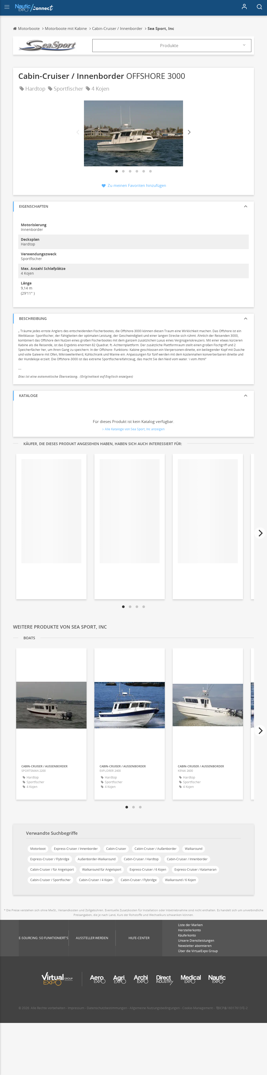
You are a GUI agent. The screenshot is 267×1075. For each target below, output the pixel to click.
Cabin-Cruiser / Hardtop (141, 859)
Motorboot (38, 848)
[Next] (189, 132)
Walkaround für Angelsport (101, 869)
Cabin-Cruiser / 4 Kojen (95, 880)
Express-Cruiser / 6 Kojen (148, 869)
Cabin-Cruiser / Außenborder (156, 848)
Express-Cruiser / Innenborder (76, 848)
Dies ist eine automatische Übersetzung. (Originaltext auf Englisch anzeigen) (75, 376)
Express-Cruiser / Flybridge (49, 859)
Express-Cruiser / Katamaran (195, 869)
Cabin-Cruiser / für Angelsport (52, 869)
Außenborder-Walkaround (97, 859)
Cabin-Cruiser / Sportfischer (50, 880)
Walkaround (193, 848)
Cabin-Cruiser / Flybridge (139, 880)
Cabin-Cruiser (116, 848)
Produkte (169, 45)
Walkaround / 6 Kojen (180, 880)
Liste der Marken (190, 925)
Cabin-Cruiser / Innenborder (187, 859)
